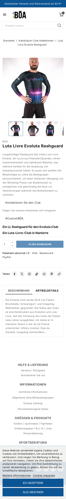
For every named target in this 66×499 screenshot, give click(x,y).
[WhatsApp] (44, 274)
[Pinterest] (52, 274)
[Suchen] (59, 25)
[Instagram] (29, 274)
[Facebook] (14, 274)
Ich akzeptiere (33, 483)
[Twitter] (22, 274)
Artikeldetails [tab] (47, 290)
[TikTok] (37, 274)
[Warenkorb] (61, 14)
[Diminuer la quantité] (12, 246)
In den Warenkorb (39, 244)
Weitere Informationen (17, 475)
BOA (5, 141)
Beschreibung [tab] (19, 290)
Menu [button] (5, 15)
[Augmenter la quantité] (12, 242)
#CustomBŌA (14, 218)
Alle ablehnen (33, 492)
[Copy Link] (59, 274)
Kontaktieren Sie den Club (23, 202)
